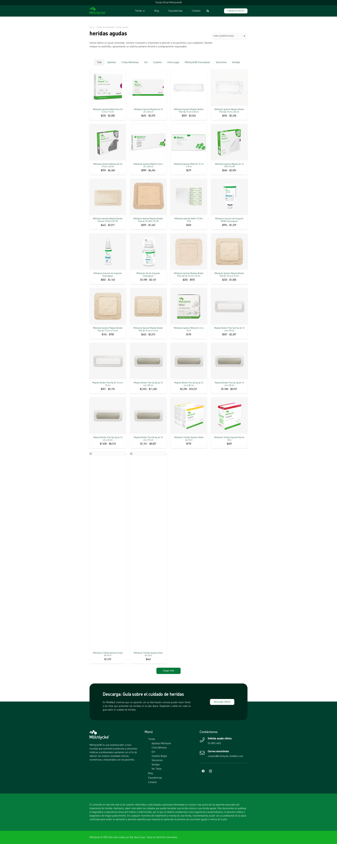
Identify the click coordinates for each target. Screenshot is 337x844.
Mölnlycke (95, 837)
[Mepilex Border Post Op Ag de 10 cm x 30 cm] (188, 361)
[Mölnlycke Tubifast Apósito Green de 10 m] (148, 550)
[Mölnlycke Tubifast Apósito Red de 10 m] (229, 415)
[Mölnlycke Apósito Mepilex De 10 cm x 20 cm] (148, 87)
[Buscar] (207, 11)
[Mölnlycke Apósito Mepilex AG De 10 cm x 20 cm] (108, 142)
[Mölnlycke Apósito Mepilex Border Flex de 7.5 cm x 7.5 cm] (108, 306)
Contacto (152, 782)
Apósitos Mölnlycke (161, 743)
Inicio (92, 27)
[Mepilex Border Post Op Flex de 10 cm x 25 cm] (229, 306)
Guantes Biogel (159, 756)
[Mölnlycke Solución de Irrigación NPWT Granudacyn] (229, 197)
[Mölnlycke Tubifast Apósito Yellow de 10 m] (188, 415)
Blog (150, 773)
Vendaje (156, 765)
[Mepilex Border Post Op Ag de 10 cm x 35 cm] (148, 361)
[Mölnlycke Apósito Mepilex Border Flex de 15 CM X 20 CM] (108, 197)
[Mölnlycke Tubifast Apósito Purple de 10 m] (108, 550)
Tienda (151, 739)
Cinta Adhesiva (159, 748)
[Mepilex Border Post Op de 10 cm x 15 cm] (108, 361)
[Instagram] (210, 771)
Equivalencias (155, 778)
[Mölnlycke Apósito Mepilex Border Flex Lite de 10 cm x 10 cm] (188, 251)
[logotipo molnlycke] (98, 11)
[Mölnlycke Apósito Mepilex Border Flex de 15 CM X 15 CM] (148, 197)
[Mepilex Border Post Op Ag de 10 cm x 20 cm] (108, 415)
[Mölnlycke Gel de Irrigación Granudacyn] (148, 251)
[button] (143, 11)
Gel (153, 752)
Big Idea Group (137, 837)
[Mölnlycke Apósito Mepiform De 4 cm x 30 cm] (148, 142)
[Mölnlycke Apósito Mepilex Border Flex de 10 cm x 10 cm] (229, 251)
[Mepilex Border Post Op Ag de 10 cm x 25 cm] (229, 361)
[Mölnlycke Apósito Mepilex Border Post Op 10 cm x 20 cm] (229, 87)
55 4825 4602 (214, 743)
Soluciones (157, 760)
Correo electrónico (218, 751)
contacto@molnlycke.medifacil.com (225, 756)
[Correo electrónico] (204, 753)
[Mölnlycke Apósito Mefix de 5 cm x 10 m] (188, 306)
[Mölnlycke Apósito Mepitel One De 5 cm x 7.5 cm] (108, 87)
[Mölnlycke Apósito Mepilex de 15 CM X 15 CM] (229, 142)
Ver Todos (157, 769)
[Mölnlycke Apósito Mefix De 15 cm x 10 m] (188, 142)
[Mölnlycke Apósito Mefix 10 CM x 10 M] (188, 197)
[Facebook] (203, 771)
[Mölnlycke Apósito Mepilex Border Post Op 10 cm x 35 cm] (188, 87)
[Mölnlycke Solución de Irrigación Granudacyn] (108, 251)
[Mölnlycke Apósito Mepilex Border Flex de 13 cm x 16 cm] (148, 306)
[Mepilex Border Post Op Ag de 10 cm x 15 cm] (148, 415)
